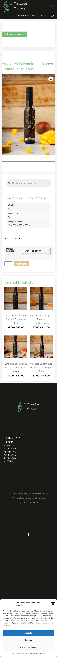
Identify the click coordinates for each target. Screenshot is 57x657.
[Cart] (52, 15)
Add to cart (21, 264)
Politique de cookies (17, 653)
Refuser (28, 640)
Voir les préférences (29, 647)
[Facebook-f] (28, 534)
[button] (53, 604)
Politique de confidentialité (35, 653)
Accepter (28, 633)
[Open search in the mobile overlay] (28, 183)
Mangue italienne (10, 250)
